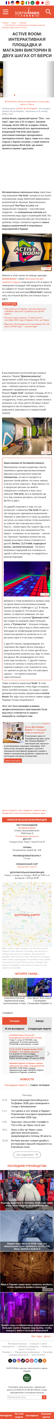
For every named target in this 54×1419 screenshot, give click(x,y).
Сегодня (14, 1021)
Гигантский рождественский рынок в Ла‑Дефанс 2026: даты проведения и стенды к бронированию (30, 1103)
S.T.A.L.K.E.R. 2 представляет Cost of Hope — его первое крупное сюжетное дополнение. (26, 1052)
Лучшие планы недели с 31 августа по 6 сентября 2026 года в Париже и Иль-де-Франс (26, 318)
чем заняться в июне (11, 962)
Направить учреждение (28, 1346)
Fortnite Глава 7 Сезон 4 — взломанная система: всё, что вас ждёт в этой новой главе (25, 1038)
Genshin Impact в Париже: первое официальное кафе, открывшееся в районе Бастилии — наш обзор (26, 1066)
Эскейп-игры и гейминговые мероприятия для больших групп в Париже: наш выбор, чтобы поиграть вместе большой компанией (27, 1328)
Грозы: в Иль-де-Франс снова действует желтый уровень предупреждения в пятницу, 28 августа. (31, 1133)
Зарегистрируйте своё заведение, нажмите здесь (24, 810)
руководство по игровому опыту (29, 959)
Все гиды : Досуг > (42, 1336)
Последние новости (15, 1085)
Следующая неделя (39, 1028)
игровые (24, 948)
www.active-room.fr (27, 866)
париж (47, 959)
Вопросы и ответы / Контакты (35, 1348)
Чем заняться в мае (20, 956)
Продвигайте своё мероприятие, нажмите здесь (24, 813)
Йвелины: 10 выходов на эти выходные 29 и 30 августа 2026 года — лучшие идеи (26, 325)
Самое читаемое (40, 1085)
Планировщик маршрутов (27, 836)
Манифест (7, 1352)
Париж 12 (6, 951)
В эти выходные (14, 1028)
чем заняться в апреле (20, 953)
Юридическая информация (27, 1352)
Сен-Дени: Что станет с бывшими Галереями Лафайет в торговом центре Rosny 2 (39, 1001)
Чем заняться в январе (32, 962)
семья (10, 948)
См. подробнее (25, 1154)
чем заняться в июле (38, 948)
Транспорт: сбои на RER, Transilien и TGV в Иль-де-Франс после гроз (29, 1123)
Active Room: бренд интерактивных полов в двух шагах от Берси (27, 103)
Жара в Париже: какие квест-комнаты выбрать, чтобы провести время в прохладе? (27, 1286)
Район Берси (8, 959)
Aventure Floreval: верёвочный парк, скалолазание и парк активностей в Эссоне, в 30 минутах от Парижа (14, 1001)
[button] (4, 79)
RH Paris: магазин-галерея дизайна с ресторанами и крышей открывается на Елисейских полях (31, 1144)
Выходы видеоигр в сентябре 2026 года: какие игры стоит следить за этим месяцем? (27, 1204)
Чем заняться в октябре (22, 951)
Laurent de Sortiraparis (26, 108)
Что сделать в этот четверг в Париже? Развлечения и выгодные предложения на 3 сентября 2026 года (31, 1114)
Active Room (9, 278)
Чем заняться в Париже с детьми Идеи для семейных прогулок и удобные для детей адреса (25, 311)
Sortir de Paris (38, 1354)
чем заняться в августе (31, 965)
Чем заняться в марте (39, 956)
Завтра (39, 1021)
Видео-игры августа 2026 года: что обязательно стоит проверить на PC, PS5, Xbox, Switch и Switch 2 (27, 1246)
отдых (17, 948)
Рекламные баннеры (17, 1343)
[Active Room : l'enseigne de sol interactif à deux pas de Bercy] (27, 79)
